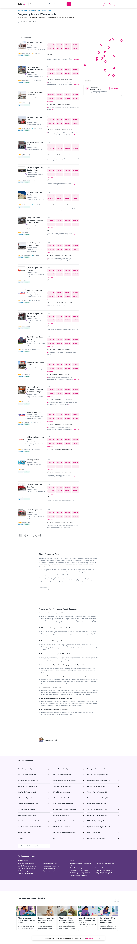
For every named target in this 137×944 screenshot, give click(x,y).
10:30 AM (75, 174)
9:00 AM (51, 49)
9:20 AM (67, 145)
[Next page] (41, 535)
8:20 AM (59, 270)
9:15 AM (59, 49)
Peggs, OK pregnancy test (103, 870)
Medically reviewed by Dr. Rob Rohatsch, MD (56, 739)
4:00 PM (75, 297)
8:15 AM (59, 45)
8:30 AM (67, 45)
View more (50, 52)
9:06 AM (67, 418)
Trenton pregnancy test (25, 873)
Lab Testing (24, 10)
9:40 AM (51, 149)
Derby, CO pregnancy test (103, 873)
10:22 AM (67, 174)
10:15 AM (59, 174)
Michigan (38, 10)
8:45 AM (75, 45)
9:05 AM (51, 364)
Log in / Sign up (109, 4)
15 (35, 535)
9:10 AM (59, 145)
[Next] (118, 900)
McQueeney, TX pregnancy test (80, 873)
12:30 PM (75, 94)
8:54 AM (51, 418)
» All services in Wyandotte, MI (28, 846)
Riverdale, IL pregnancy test (104, 868)
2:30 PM (75, 98)
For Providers (94, 4)
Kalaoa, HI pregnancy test (78, 875)
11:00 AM (59, 94)
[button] (113, 76)
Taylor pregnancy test (50, 871)
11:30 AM (75, 199)
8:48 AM (75, 414)
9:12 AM (75, 418)
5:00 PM (75, 491)
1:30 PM (59, 98)
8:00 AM (51, 45)
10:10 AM (75, 149)
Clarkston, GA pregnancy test (104, 863)
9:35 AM (67, 368)
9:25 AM (51, 368)
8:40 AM (67, 270)
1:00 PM (51, 98)
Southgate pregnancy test (26, 871)
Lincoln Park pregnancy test (27, 866)
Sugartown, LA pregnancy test (80, 870)
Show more (76, 59)
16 (38, 535)
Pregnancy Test (31, 10)
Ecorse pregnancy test (50, 863)
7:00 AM (51, 487)
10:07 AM (51, 174)
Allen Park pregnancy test (26, 863)
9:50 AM (59, 149)
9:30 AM (67, 49)
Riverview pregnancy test (51, 868)
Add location (114, 88)
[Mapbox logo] (87, 81)
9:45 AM (75, 49)
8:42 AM (67, 414)
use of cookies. (89, 938)
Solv (19, 10)
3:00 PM (67, 297)
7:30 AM (59, 487)
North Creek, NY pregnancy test (80, 868)
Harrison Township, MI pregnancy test (81, 864)
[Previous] (115, 900)
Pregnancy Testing (46, 10)
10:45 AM (67, 443)
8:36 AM (59, 414)
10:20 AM (75, 274)
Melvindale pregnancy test (51, 866)
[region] (103, 58)
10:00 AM (75, 73)
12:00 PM (67, 94)
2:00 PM (67, 98)
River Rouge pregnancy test (27, 868)
